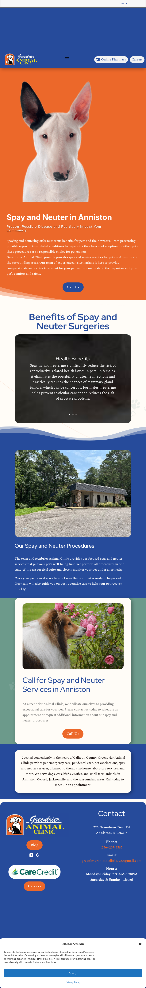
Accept (73, 973)
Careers (137, 59)
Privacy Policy (73, 982)
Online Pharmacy (111, 59)
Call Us (73, 287)
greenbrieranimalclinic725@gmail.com (111, 860)
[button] (140, 944)
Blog (34, 845)
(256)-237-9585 (111, 847)
